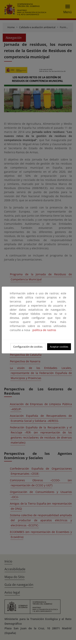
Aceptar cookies (59, 346)
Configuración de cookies (27, 346)
